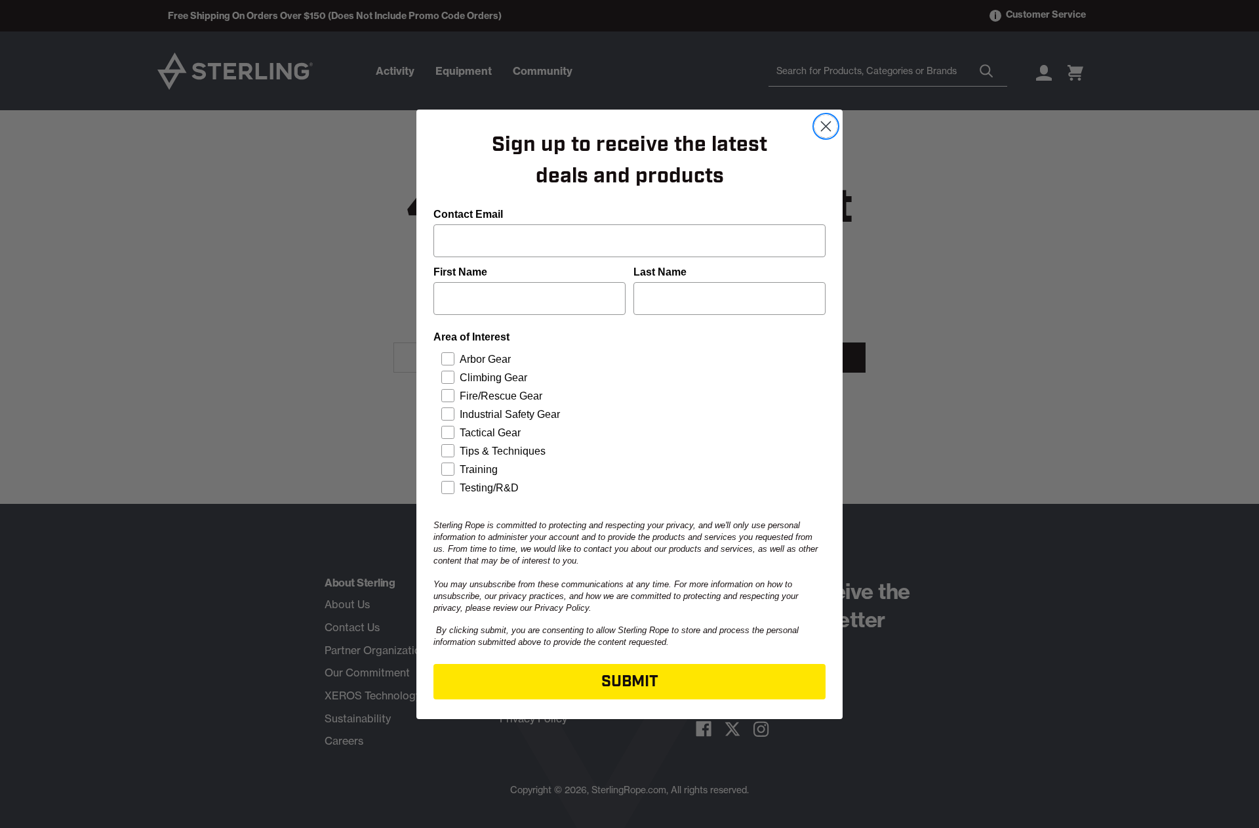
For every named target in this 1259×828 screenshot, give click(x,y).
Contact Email (468, 214)
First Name (460, 272)
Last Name (660, 272)
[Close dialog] (825, 126)
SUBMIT (629, 681)
